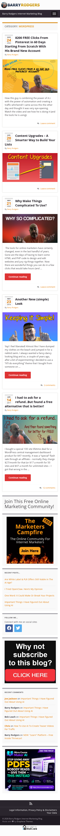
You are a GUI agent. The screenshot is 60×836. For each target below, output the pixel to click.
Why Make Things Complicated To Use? (31, 203)
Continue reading (18, 276)
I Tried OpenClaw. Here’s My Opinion (24, 589)
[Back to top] (53, 829)
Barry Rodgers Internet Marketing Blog (22, 13)
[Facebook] (9, 628)
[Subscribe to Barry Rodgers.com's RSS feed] (31, 803)
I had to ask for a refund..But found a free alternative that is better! (28, 401)
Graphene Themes (25, 821)
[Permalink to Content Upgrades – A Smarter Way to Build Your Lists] (30, 167)
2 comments (49, 385)
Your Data (52, 812)
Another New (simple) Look (32, 301)
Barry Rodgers (12, 55)
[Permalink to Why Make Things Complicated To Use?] (30, 228)
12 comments (49, 488)
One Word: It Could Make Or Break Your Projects (29, 595)
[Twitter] (18, 628)
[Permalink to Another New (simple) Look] (30, 326)
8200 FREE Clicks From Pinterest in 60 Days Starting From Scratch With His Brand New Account (26, 44)
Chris (7, 725)
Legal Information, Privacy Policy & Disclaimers (33, 810)
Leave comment (47, 123)
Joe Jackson (11, 698)
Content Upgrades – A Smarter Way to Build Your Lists (30, 139)
